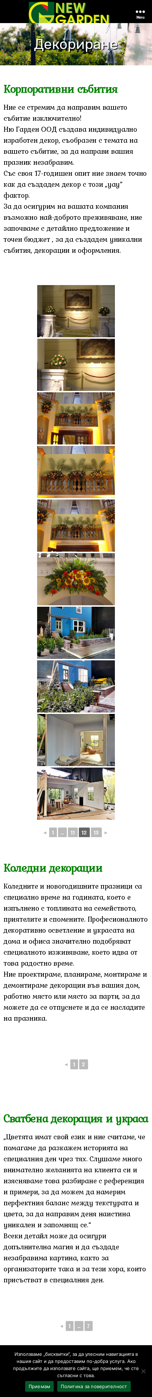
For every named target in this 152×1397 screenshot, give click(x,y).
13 (96, 832)
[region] (76, 44)
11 (73, 832)
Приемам (40, 1386)
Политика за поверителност (94, 1386)
